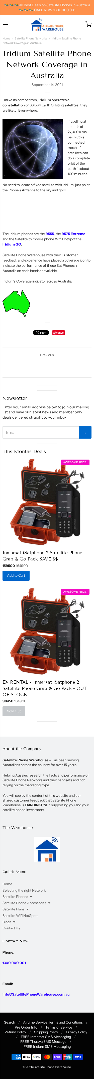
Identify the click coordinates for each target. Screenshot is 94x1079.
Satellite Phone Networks (31, 38)
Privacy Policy (76, 1032)
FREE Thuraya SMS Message (43, 1041)
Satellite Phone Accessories (24, 903)
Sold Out (14, 711)
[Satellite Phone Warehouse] (47, 24)
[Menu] (6, 24)
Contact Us (11, 928)
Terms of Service (58, 1027)
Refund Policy (15, 1032)
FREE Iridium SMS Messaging (47, 1046)
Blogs (7, 922)
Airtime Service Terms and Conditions (53, 1022)
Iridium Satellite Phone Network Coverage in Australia (47, 64)
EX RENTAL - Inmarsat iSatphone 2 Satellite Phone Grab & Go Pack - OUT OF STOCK (45, 688)
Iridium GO (12, 244)
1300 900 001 (14, 963)
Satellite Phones (15, 896)
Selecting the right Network (24, 890)
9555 (50, 234)
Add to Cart (16, 575)
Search (9, 1022)
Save (60, 332)
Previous (47, 355)
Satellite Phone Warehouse (52, 1067)
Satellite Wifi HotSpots (20, 915)
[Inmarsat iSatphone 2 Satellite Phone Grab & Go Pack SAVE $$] (47, 502)
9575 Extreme (73, 234)
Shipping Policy (46, 1032)
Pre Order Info (26, 1027)
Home (6, 38)
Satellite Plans (14, 909)
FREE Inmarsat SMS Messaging (46, 1037)
